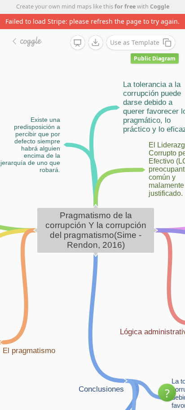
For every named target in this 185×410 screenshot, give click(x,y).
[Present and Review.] (77, 43)
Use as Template (134, 42)
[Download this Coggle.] (95, 42)
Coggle (159, 6)
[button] (167, 392)
